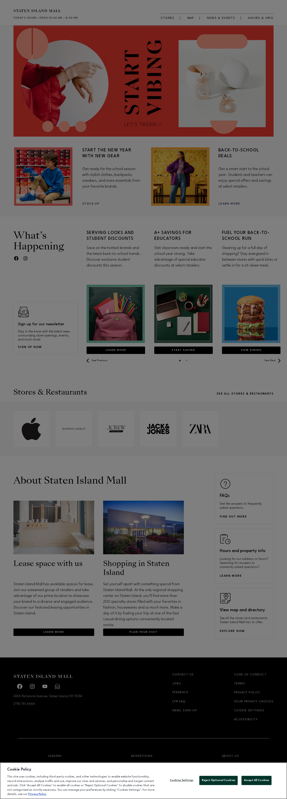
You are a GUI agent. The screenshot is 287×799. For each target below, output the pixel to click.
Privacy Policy (37, 794)
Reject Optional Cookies (218, 780)
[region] (143, 780)
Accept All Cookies (256, 780)
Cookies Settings (181, 780)
